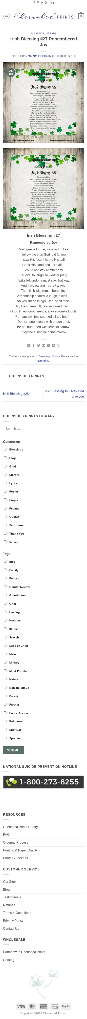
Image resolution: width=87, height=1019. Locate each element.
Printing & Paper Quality (20, 850)
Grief (12, 466)
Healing (14, 612)
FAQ (6, 834)
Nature (13, 679)
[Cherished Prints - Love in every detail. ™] (44, 16)
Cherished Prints (63, 56)
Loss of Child (18, 645)
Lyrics (13, 483)
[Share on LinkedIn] (53, 345)
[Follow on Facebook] (34, 2)
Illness (13, 629)
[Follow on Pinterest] (46, 2)
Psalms (13, 508)
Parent (13, 696)
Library (51, 33)
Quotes (13, 516)
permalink (43, 360)
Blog (12, 458)
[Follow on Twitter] (42, 2)
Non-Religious (18, 687)
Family (13, 570)
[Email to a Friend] (43, 345)
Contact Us (11, 928)
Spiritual (14, 729)
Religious (15, 721)
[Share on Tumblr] (58, 345)
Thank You (16, 533)
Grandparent (17, 595)
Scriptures (15, 525)
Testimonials (12, 897)
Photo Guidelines (15, 858)
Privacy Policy (13, 920)
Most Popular (18, 671)
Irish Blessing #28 (16, 394)
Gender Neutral (19, 587)
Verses (13, 542)
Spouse (14, 738)
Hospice (14, 620)
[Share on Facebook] (33, 345)
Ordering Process (15, 842)
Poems (13, 491)
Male (12, 654)
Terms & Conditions (17, 913)
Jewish (13, 637)
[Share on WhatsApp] (28, 345)
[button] (6, 16)
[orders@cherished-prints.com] (53, 3)
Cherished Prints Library (20, 827)
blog (12, 561)
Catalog (8, 960)
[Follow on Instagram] (38, 2)
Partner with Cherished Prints (24, 952)
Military (13, 662)
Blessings (37, 33)
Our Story (10, 881)
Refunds (9, 905)
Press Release (18, 713)
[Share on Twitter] (38, 345)
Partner (13, 704)
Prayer (13, 500)
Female (13, 578)
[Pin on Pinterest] (48, 345)
